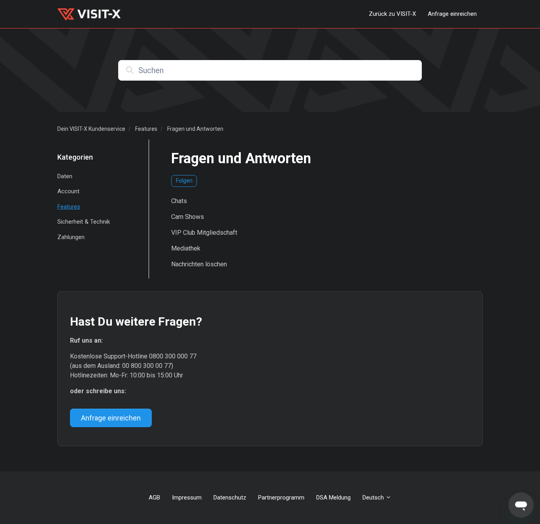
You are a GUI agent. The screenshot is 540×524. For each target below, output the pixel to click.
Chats (179, 201)
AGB (154, 497)
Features (146, 129)
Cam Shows (187, 217)
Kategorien (75, 157)
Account (68, 191)
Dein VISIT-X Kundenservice (91, 129)
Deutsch (374, 497)
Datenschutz (229, 497)
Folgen (184, 180)
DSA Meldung (333, 497)
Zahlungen (71, 237)
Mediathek (185, 248)
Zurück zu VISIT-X (392, 13)
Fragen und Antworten (195, 129)
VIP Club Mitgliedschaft (204, 232)
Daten (64, 176)
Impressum (187, 497)
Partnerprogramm (281, 497)
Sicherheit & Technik (83, 221)
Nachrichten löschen (199, 264)
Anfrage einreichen (452, 13)
